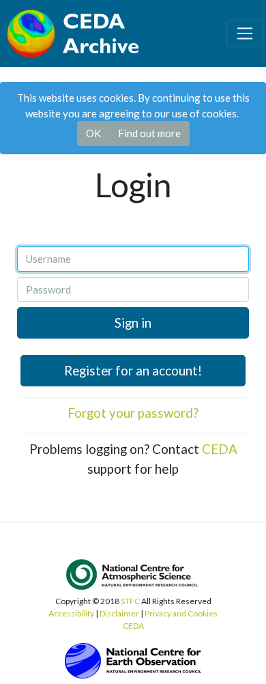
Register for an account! (133, 370)
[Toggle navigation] (244, 33)
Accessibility (71, 613)
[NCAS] (133, 574)
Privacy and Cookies (181, 613)
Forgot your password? (133, 413)
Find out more (149, 133)
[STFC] (133, 659)
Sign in (133, 322)
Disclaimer (119, 613)
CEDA (219, 449)
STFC (130, 601)
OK (93, 133)
